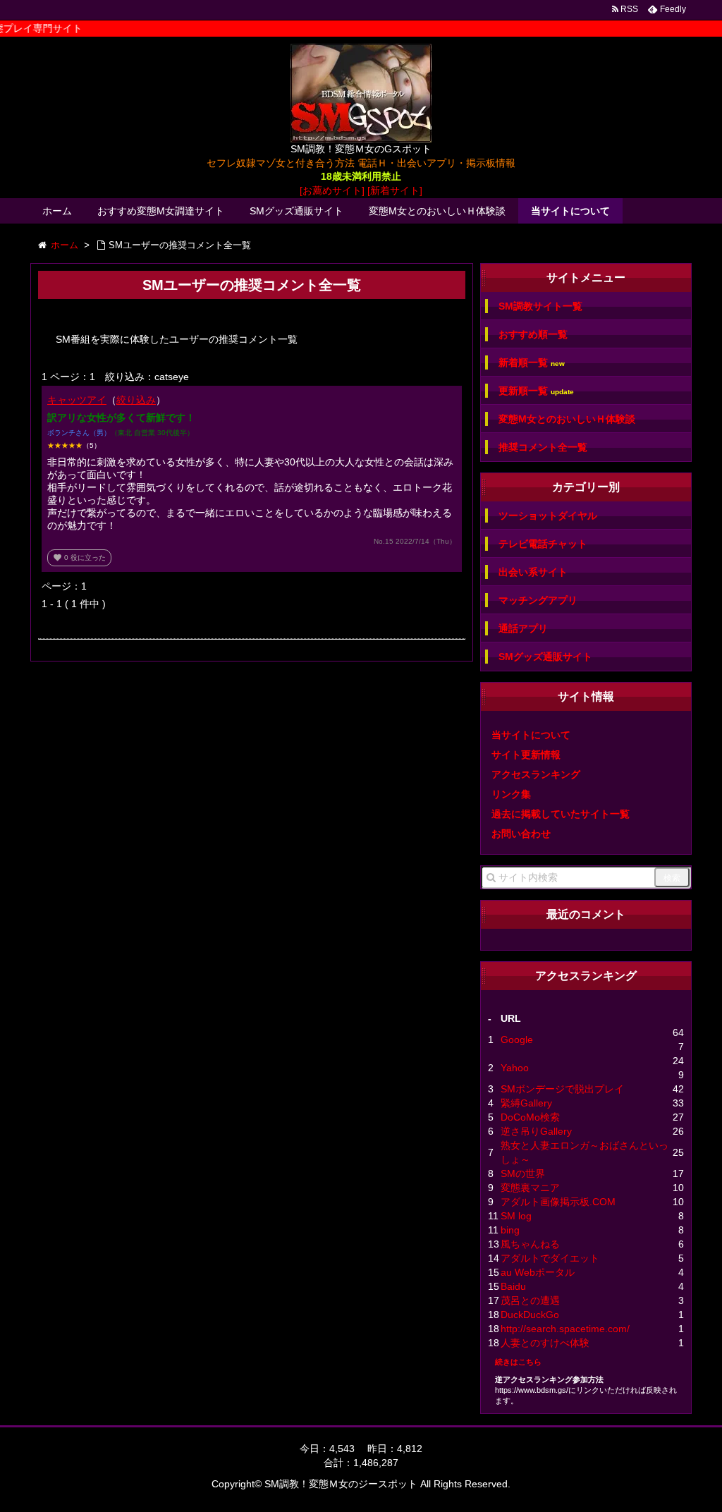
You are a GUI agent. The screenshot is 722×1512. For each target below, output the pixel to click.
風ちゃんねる (530, 1244)
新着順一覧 (531, 363)
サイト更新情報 (526, 754)
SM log (516, 1215)
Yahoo (515, 1067)
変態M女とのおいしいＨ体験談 (437, 211)
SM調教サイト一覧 (540, 306)
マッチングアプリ (537, 600)
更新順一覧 (536, 391)
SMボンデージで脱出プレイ (562, 1089)
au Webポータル (538, 1272)
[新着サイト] (394, 190)
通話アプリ (523, 628)
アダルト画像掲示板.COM (558, 1201)
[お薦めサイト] (332, 190)
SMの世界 (523, 1173)
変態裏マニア (530, 1187)
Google (517, 1039)
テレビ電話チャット (542, 544)
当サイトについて (570, 211)
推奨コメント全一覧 (542, 447)
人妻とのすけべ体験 (545, 1342)
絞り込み (136, 400)
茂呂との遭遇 (530, 1300)
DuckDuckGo (530, 1314)
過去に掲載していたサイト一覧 (560, 813)
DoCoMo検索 (530, 1117)
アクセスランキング (535, 774)
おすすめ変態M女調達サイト (160, 211)
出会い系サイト (533, 572)
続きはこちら (518, 1362)
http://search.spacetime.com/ (565, 1328)
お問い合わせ (521, 833)
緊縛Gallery (526, 1103)
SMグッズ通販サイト (296, 211)
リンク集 (511, 794)
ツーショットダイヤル (547, 515)
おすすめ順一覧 (533, 334)
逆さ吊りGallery (536, 1131)
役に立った (79, 557)
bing (510, 1230)
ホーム (57, 211)
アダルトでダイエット (550, 1258)
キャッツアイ (76, 400)
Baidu (513, 1286)
